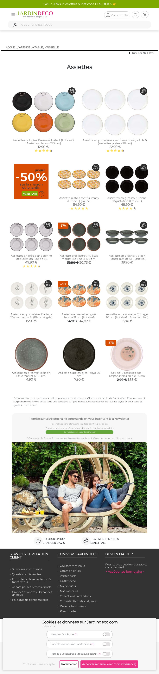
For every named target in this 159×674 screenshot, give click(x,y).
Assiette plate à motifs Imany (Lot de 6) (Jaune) (79, 199)
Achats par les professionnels (31, 587)
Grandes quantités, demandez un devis (32, 593)
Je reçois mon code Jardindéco (79, 432)
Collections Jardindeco (75, 596)
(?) (75, 634)
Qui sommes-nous (72, 566)
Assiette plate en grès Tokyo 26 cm (79, 374)
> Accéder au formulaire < (124, 571)
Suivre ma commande (27, 569)
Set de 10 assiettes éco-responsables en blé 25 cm (127, 374)
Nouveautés (68, 586)
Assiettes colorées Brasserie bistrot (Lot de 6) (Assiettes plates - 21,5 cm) (43, 141)
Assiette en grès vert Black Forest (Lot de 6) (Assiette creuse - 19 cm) (127, 259)
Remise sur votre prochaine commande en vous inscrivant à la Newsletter (79, 418)
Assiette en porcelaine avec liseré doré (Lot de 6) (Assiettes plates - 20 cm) (115, 141)
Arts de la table (31, 47)
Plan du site (68, 611)
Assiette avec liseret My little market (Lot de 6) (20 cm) (79, 257)
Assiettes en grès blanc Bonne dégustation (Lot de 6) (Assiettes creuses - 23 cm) (31, 259)
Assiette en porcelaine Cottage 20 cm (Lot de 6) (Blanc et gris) (31, 315)
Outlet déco (68, 581)
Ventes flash (68, 576)
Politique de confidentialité (30, 600)
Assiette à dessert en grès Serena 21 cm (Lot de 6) (79, 315)
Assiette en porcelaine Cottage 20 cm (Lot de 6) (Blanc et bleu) (127, 315)
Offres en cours (70, 571)
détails (47, 626)
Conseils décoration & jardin (79, 601)
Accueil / (12, 47)
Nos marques (69, 591)
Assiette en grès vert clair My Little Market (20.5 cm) (31, 374)
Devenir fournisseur (73, 606)
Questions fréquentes (26, 574)
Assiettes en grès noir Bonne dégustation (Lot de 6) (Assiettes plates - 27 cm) (126, 201)
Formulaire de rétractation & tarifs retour (31, 580)
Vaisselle (52, 47)
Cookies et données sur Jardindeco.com (79, 622)
